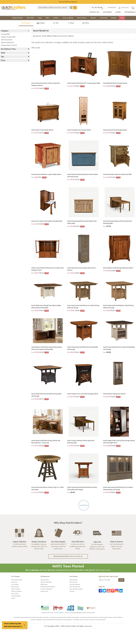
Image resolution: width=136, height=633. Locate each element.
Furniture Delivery (16, 595)
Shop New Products (74, 586)
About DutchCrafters (16, 579)
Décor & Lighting (68, 18)
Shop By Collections (74, 584)
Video (86, 23)
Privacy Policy (15, 593)
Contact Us (14, 582)
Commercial (103, 18)
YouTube (108, 590)
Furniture (5, 34)
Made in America (15, 589)
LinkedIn (121, 590)
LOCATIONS (107, 12)
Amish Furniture (7, 42)
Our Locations (15, 584)
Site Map (71, 591)
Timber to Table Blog (45, 582)
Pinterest (112, 590)
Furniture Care (44, 591)
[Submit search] (75, 7)
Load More (84, 505)
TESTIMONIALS (130, 12)
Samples (113, 18)
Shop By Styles (73, 579)
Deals (122, 18)
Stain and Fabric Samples (76, 589)
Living (40, 18)
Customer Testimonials (46, 589)
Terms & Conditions (16, 591)
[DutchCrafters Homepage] (13, 8)
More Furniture (81, 18)
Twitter (104, 590)
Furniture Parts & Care (9, 45)
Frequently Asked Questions (47, 586)
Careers (13, 598)
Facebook (100, 590)
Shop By (93, 18)
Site (57, 23)
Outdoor (56, 18)
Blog (72, 23)
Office (47, 18)
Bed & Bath (30, 18)
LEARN (118, 12)
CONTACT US (94, 12)
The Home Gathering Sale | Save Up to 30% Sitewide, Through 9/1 (68, 2)
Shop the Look (73, 582)
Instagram (117, 590)
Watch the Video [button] (67, 556)
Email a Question (59, 612)
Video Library (43, 584)
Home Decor (6, 40)
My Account (125, 7)
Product (27, 23)
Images (42, 23)
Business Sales (15, 586)
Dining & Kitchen (17, 18)
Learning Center (44, 579)
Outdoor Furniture (8, 37)
